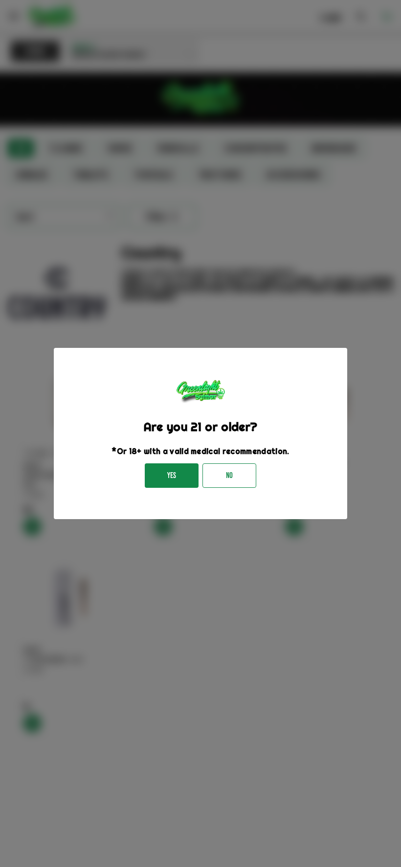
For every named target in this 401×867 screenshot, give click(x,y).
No (229, 475)
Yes (171, 475)
